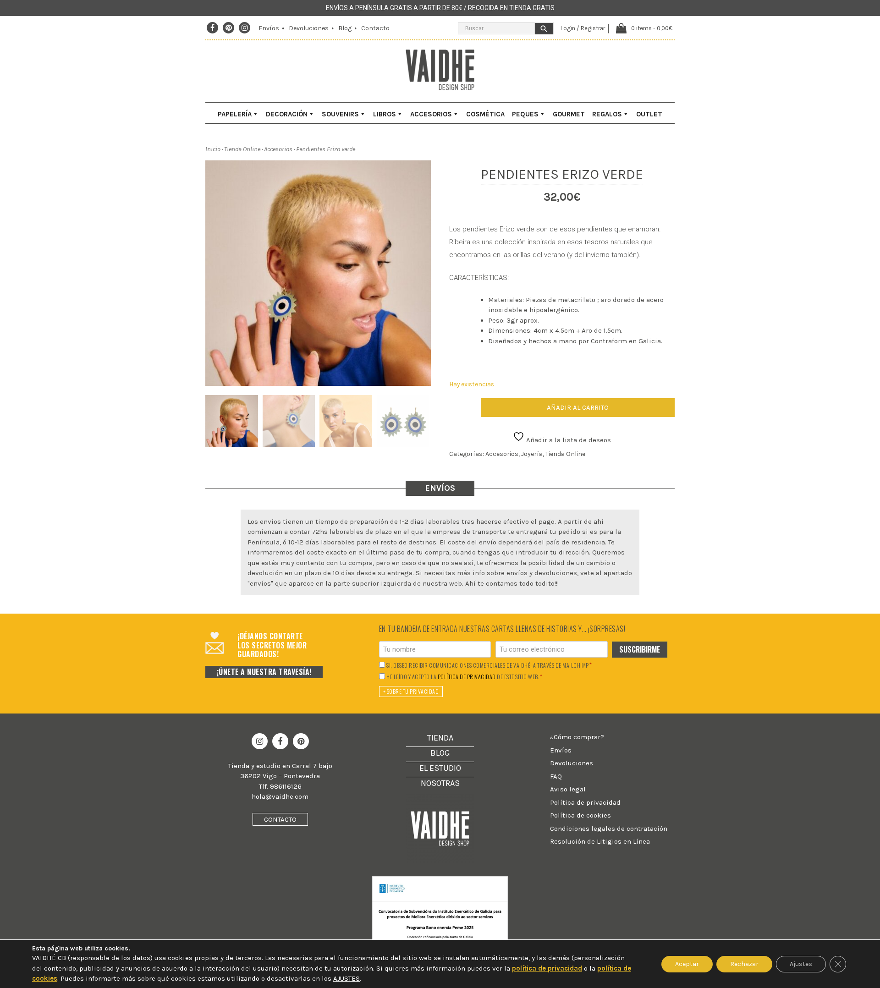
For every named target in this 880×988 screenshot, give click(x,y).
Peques (525, 114)
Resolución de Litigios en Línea (600, 841)
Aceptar (687, 963)
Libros (384, 114)
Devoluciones (309, 28)
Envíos (268, 28)
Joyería (532, 454)
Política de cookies (580, 815)
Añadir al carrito (578, 407)
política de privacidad (467, 677)
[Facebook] (212, 28)
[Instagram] (245, 28)
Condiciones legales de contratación (608, 828)
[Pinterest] (229, 28)
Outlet (649, 114)
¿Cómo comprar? (577, 737)
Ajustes (801, 963)
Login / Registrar (583, 28)
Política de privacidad (585, 802)
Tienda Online (242, 149)
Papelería (235, 114)
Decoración (287, 114)
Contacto (375, 28)
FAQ (556, 776)
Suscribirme (639, 649)
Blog (345, 28)
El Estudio (440, 768)
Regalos (607, 114)
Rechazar (744, 963)
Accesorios (431, 114)
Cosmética (485, 114)
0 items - (651, 28)
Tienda (440, 738)
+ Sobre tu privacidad (411, 691)
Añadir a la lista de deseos (567, 440)
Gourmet (569, 114)
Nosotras (440, 783)
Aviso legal (568, 789)
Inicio (212, 149)
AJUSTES (346, 978)
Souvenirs (340, 114)
